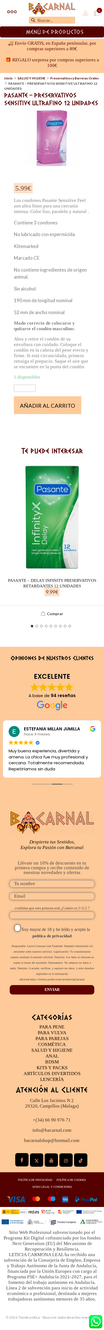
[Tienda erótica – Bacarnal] (52, 9)
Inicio (8, 78)
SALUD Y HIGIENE (31, 78)
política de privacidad (52, 936)
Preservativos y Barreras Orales (74, 78)
